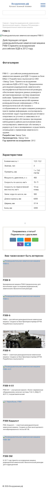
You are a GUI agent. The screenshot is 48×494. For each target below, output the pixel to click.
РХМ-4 (6, 350)
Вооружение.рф (20, 3)
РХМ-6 (6, 315)
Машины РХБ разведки (29, 25)
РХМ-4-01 (8, 385)
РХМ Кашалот (11, 420)
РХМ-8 (6, 280)
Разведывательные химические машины (18, 27)
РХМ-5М (7, 456)
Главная (6, 23)
